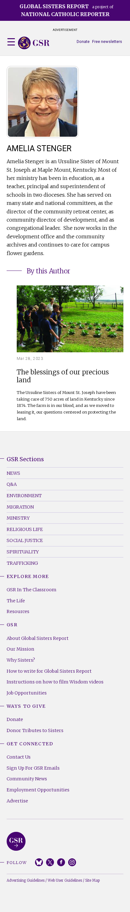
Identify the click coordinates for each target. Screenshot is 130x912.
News (13, 473)
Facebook (61, 862)
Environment (24, 495)
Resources (18, 611)
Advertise (17, 801)
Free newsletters (107, 41)
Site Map (92, 880)
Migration (20, 507)
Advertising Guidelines (25, 880)
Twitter (50, 862)
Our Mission (20, 649)
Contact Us (19, 757)
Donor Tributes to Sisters (35, 730)
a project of (66, 10)
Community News (27, 779)
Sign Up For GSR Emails (33, 768)
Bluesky (39, 862)
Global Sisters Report (16, 841)
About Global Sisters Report (37, 638)
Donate (83, 41)
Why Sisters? (21, 660)
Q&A (12, 484)
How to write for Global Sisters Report (49, 671)
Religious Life (25, 529)
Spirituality (23, 552)
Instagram (72, 862)
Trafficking (22, 563)
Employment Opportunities (38, 790)
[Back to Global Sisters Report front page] (34, 43)
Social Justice (25, 540)
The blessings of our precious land (63, 376)
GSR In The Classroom (31, 590)
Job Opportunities (27, 693)
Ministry (18, 518)
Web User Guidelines (65, 880)
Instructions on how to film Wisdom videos (55, 682)
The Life (16, 601)
